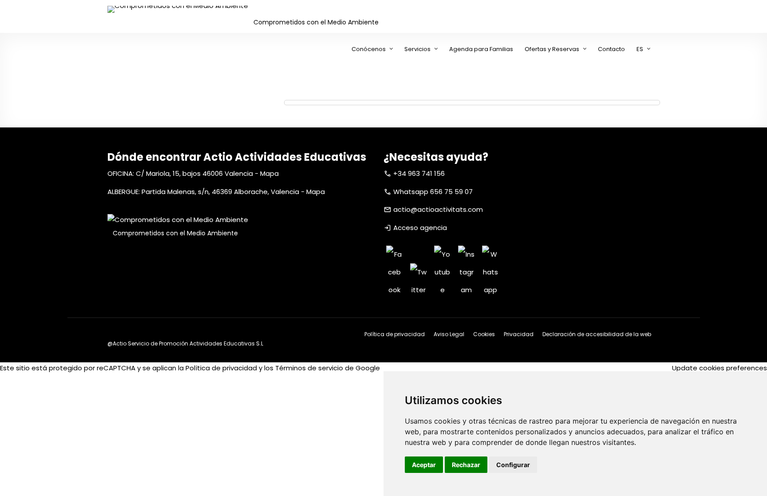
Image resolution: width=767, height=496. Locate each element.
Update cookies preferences (719, 368)
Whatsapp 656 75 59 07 (433, 191)
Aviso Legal (449, 334)
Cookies (484, 334)
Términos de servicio (309, 368)
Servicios (417, 49)
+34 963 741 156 (419, 173)
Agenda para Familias (481, 49)
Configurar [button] (513, 464)
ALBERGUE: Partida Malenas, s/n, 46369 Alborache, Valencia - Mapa (216, 191)
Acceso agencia (420, 227)
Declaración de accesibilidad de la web (596, 334)
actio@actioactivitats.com (438, 209)
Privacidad (519, 334)
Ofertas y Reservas (552, 49)
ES (640, 49)
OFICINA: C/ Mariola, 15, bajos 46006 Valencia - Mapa (193, 173)
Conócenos (369, 49)
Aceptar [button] (424, 464)
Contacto (611, 49)
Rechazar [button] (466, 464)
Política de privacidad (394, 334)
